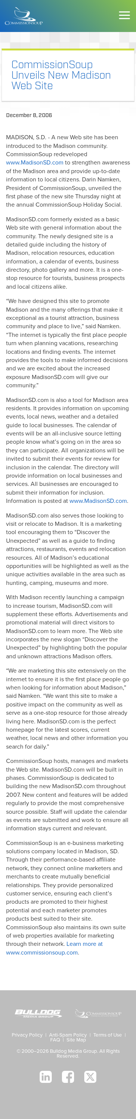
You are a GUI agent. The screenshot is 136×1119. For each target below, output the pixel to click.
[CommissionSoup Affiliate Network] (97, 1014)
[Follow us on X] (90, 1077)
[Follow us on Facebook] (68, 1077)
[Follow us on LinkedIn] (46, 1077)
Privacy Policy (27, 1035)
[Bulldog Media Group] (38, 1014)
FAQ (55, 1040)
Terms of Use (107, 1035)
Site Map (76, 1040)
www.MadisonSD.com (34, 162)
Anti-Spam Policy (68, 1035)
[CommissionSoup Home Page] (24, 16)
